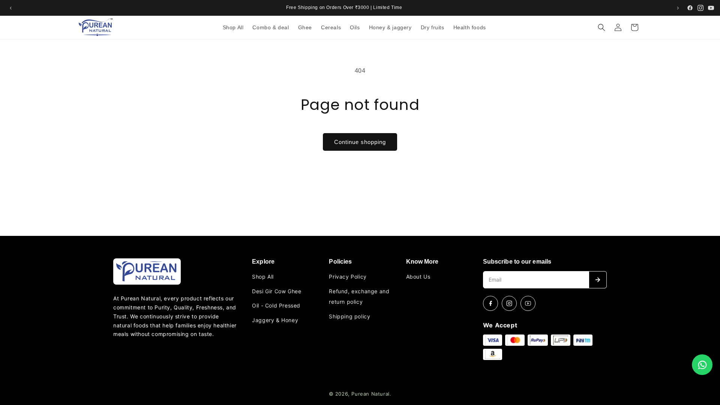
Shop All (263, 276)
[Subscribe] (597, 280)
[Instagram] (701, 8)
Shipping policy (349, 316)
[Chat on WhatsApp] (702, 364)
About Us (418, 276)
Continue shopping (360, 142)
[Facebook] (690, 8)
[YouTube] (711, 8)
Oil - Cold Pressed (276, 305)
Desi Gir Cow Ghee (276, 291)
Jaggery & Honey (275, 320)
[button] (601, 27)
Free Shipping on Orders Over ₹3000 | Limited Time (344, 7)
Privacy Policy (347, 276)
